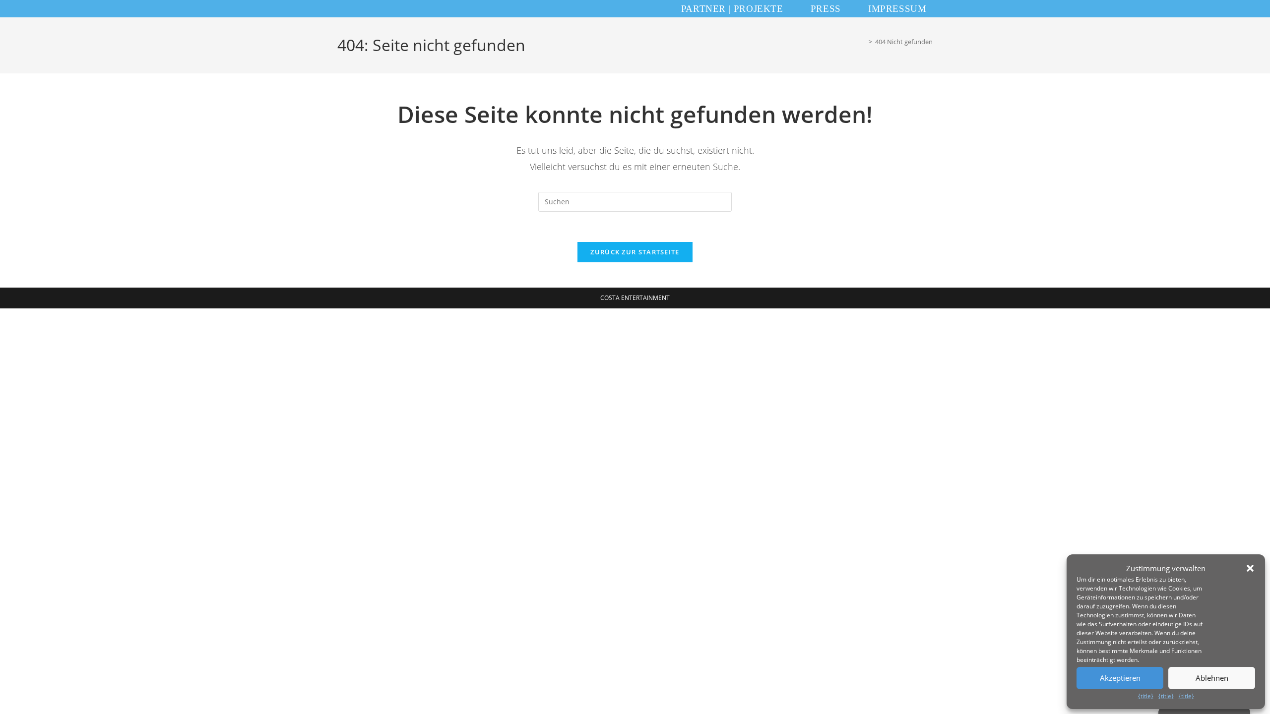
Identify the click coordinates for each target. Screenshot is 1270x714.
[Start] (863, 41)
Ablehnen (1212, 678)
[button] (1250, 568)
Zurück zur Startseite (634, 251)
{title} (1145, 696)
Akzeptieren (1120, 678)
